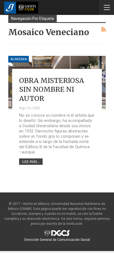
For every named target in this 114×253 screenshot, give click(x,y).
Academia (18, 59)
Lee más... (31, 162)
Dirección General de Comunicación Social (57, 240)
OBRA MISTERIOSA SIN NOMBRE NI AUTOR (51, 89)
